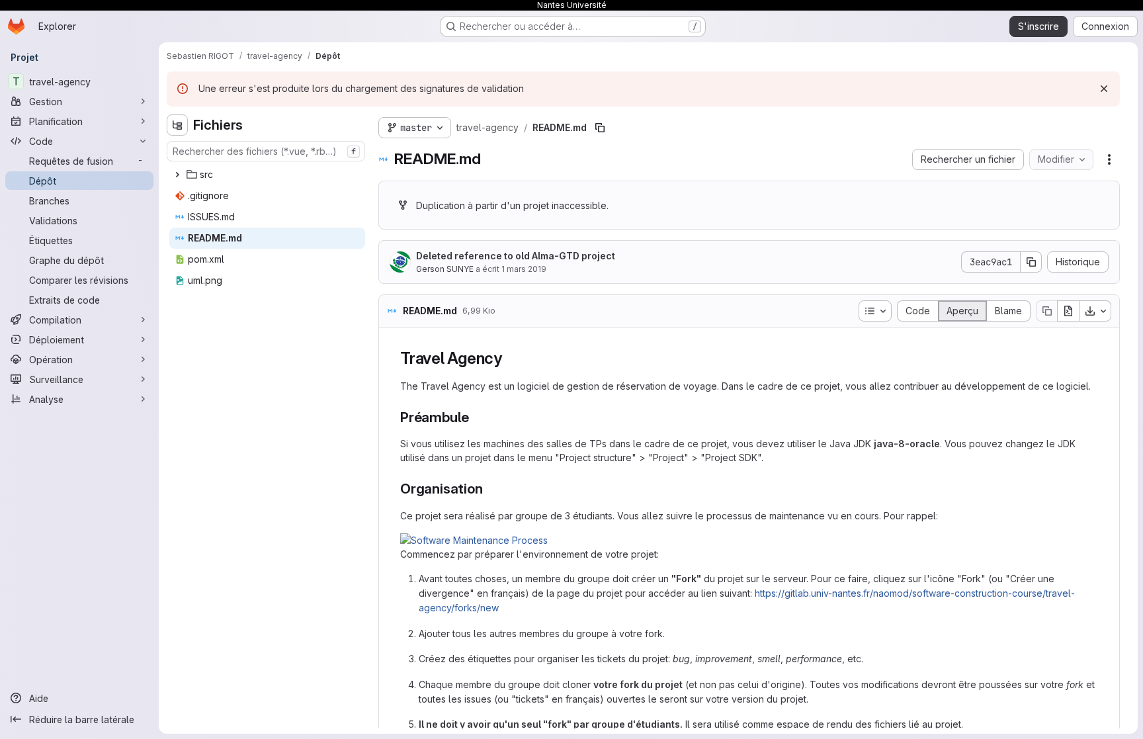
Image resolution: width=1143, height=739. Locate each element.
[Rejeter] (1104, 89)
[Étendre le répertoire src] (177, 175)
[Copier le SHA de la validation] (1031, 262)
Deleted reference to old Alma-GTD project (515, 255)
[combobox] (266, 151)
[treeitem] (267, 174)
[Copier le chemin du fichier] (600, 127)
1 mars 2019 (523, 269)
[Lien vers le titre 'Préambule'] (476, 417)
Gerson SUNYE (445, 269)
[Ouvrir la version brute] (1068, 311)
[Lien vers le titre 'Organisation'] (489, 488)
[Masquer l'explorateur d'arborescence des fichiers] (177, 125)
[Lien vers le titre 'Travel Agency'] (510, 358)
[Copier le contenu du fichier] (1046, 311)
